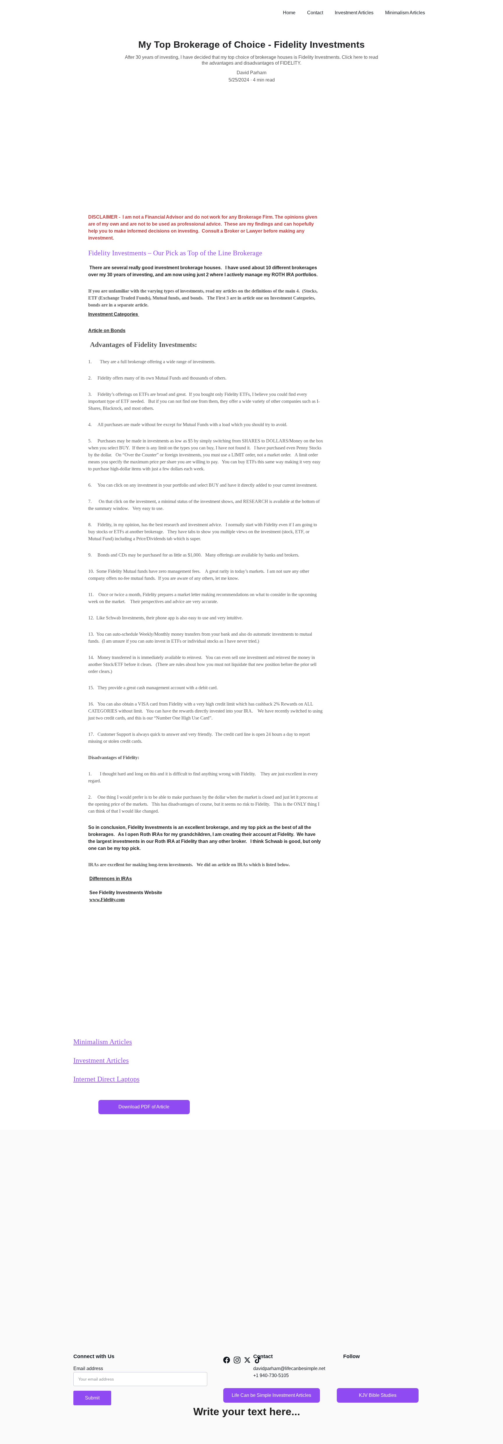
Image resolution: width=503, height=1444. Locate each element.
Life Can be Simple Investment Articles (271, 1395)
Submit (92, 1397)
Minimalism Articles (405, 12)
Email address (88, 1368)
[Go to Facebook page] (226, 1360)
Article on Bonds (106, 330)
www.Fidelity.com (107, 899)
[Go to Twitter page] (247, 1360)
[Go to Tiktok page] (257, 1360)
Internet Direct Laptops (106, 1079)
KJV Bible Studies (377, 1395)
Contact (315, 12)
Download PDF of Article (143, 1106)
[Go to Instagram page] (237, 1360)
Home (289, 12)
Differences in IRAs (110, 878)
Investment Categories (113, 314)
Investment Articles (354, 12)
